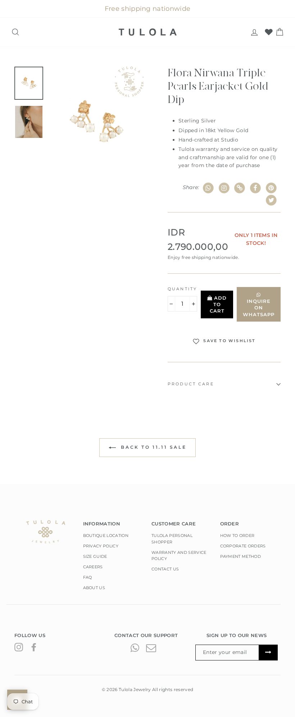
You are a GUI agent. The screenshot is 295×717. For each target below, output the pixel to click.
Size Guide (95, 556)
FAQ (87, 577)
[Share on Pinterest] (271, 188)
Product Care (191, 384)
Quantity (182, 289)
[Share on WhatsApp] (208, 188)
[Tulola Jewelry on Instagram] (18, 647)
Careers (93, 566)
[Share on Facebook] (255, 188)
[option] (96, 122)
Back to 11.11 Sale (152, 447)
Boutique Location (106, 535)
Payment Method (240, 556)
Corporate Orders (243, 545)
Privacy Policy (101, 545)
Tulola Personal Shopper (171, 539)
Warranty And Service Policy (178, 555)
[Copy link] (239, 188)
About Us (94, 587)
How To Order (237, 535)
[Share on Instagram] (224, 188)
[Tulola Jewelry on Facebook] (34, 647)
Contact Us (165, 569)
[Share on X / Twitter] (271, 200)
